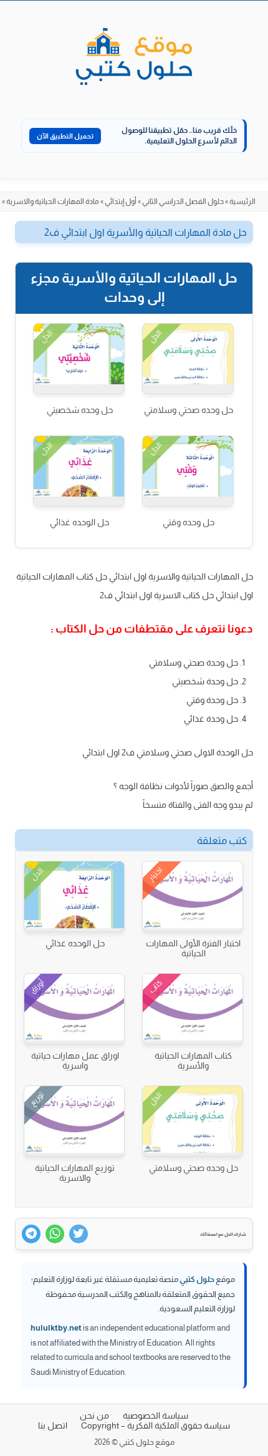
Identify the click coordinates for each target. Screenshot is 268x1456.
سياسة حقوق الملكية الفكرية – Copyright (155, 1425)
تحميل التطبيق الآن (65, 136)
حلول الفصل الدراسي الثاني (183, 201)
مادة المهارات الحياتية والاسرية (52, 201)
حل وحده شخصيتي (80, 410)
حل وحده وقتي (188, 522)
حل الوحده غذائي (79, 522)
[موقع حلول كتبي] (134, 57)
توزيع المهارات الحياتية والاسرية (75, 1173)
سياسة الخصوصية (155, 1415)
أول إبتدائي (120, 201)
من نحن (94, 1415)
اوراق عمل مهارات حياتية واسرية (75, 1060)
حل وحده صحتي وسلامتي (188, 410)
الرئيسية (242, 201)
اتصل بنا (52, 1425)
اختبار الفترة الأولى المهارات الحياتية (193, 948)
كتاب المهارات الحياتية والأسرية (193, 1060)
